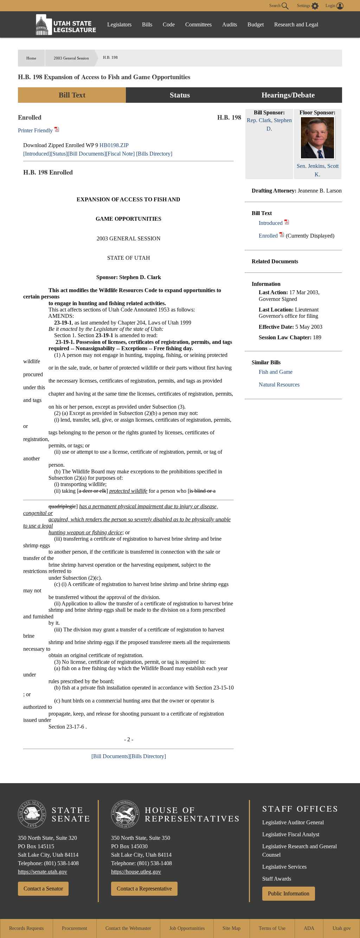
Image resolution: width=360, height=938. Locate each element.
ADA (309, 928)
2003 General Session (71, 58)
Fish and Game (275, 372)
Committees (198, 24)
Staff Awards (276, 879)
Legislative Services (284, 867)
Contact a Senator (43, 889)
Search (275, 5)
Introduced (271, 223)
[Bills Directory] (154, 154)
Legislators (119, 24)
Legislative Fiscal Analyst (290, 834)
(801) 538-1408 (61, 863)
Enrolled (268, 236)
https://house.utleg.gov (136, 872)
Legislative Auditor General (293, 822)
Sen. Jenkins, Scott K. (318, 170)
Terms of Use (272, 928)
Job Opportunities (187, 928)
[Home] (66, 24)
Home (31, 58)
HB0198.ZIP (114, 145)
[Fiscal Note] (120, 154)
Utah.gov (342, 928)
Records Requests (26, 928)
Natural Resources (279, 385)
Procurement (74, 928)
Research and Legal (296, 24)
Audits (229, 24)
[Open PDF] (286, 223)
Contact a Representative (144, 889)
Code (169, 24)
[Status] (59, 154)
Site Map (231, 928)
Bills (147, 24)
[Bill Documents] (87, 154)
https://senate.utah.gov (42, 872)
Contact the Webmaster (128, 928)
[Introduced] (37, 154)
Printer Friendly (36, 130)
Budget (256, 24)
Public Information (288, 893)
